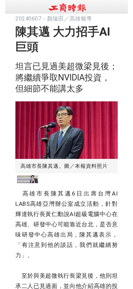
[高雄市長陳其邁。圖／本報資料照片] (66, 128)
